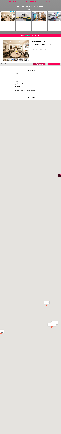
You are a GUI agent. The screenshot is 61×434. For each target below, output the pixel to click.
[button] (28, 60)
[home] (32, 1)
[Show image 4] (21, 59)
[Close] (3, 331)
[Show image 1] (5, 59)
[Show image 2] (10, 59)
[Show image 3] (15, 59)
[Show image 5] (26, 59)
